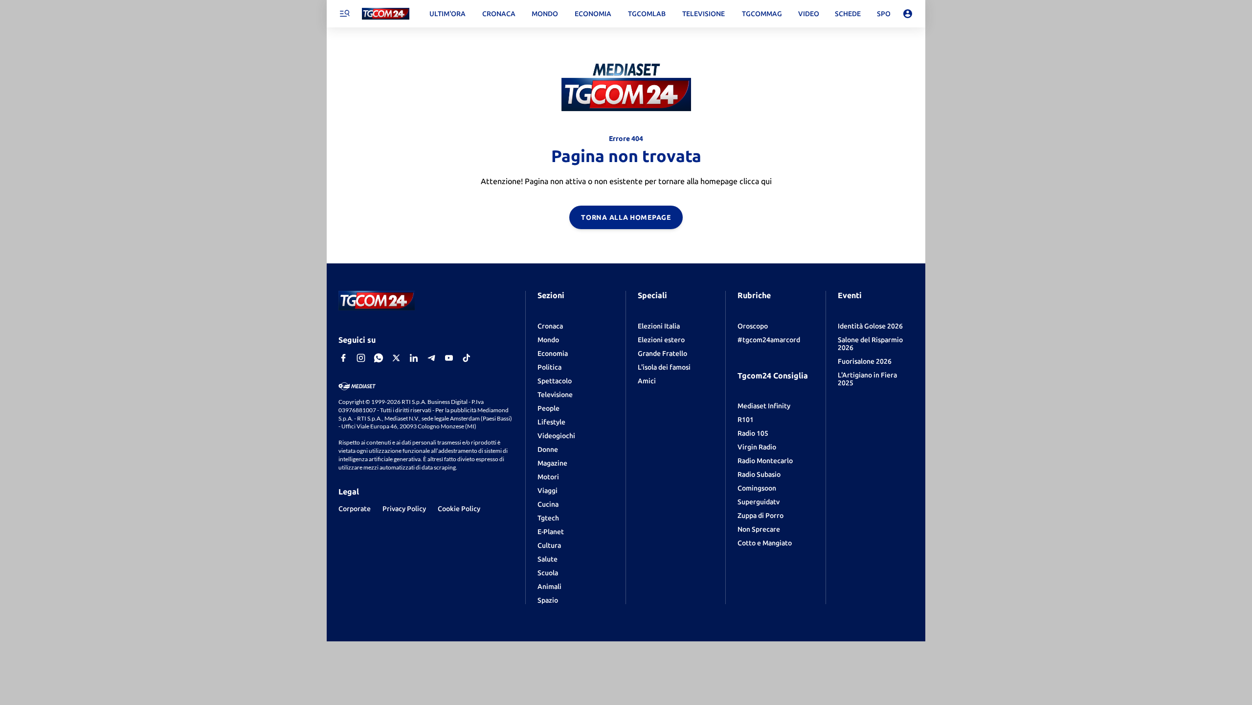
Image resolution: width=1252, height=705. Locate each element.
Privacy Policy (404, 509)
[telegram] (431, 358)
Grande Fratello (662, 353)
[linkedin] (414, 358)
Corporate (354, 509)
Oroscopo (753, 326)
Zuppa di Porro (760, 515)
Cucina (548, 504)
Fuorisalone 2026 (865, 361)
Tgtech (548, 518)
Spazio (547, 600)
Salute (547, 559)
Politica (549, 367)
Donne (547, 449)
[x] (396, 358)
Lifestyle (551, 422)
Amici (647, 381)
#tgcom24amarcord (769, 340)
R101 (746, 419)
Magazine (552, 463)
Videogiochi (556, 436)
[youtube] (449, 358)
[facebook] (343, 358)
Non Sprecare (759, 529)
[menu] (344, 14)
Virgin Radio (757, 447)
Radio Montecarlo (765, 461)
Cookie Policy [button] (459, 509)
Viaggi (547, 490)
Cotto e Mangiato (765, 543)
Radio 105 (753, 433)
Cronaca (550, 326)
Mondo (548, 340)
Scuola (547, 573)
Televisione (555, 395)
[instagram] (361, 358)
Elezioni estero (661, 340)
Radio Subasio (759, 474)
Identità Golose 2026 (870, 326)
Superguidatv (759, 502)
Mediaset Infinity (764, 406)
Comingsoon (757, 488)
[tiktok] (466, 358)
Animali (549, 586)
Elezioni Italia (659, 326)
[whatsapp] (378, 358)
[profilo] (907, 14)
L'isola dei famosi (664, 367)
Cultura (549, 545)
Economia (552, 353)
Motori (548, 477)
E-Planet (550, 532)
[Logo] (385, 14)
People (548, 408)
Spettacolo (554, 381)
